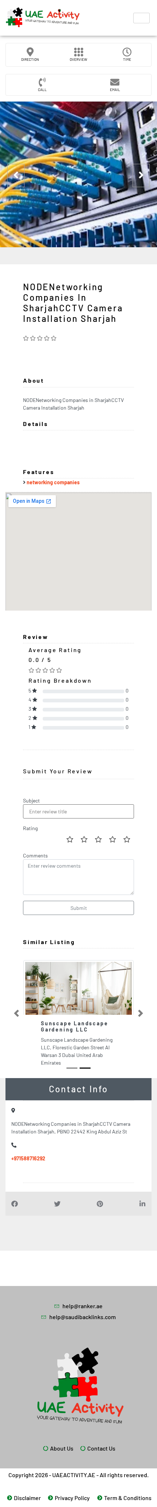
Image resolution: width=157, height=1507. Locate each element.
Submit (78, 908)
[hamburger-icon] (141, 18)
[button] (16, 1013)
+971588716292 (28, 1158)
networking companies (53, 482)
